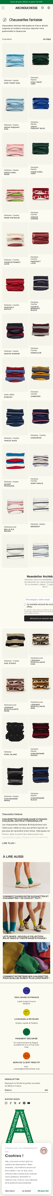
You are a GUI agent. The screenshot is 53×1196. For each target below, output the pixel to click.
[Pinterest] (24, 1103)
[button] (3, 8)
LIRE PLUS (9, 843)
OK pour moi (43, 1191)
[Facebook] (10, 1103)
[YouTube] (28, 1103)
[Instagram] (6, 1103)
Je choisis (26, 1191)
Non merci (10, 1191)
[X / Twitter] (15, 1103)
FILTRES (47, 39)
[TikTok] (19, 1103)
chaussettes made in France (16, 837)
